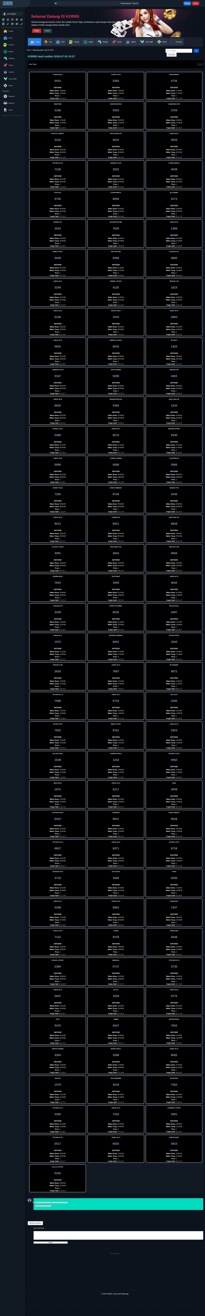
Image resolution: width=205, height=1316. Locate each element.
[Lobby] (35, 44)
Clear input (171, 55)
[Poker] (162, 44)
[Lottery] (131, 44)
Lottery (11, 72)
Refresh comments (35, 1223)
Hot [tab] (50, 42)
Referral (11, 103)
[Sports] (88, 44)
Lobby (11, 31)
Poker (11, 86)
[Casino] (74, 44)
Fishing (11, 58)
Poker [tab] (164, 42)
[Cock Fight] (146, 44)
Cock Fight (13, 79)
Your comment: (39, 1228)
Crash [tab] (119, 42)
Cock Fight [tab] (149, 42)
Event (11, 110)
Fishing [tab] (105, 42)
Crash (11, 65)
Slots (10, 38)
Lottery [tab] (133, 42)
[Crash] (117, 44)
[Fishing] (102, 44)
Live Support (11, 14)
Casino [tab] (76, 42)
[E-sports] (176, 44)
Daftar (196, 3)
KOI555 (200, 64)
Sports (11, 51)
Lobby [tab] (37, 42)
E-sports (6, 91)
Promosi (12, 96)
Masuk (187, 3)
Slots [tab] (63, 42)
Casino (11, 45)
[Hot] (48, 44)
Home (29, 50)
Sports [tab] (91, 42)
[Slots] (60, 44)
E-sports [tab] (179, 42)
